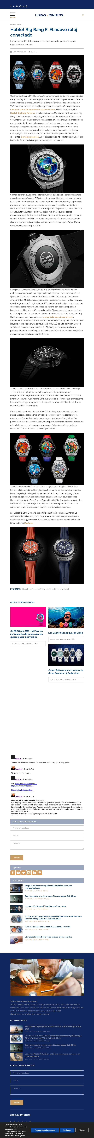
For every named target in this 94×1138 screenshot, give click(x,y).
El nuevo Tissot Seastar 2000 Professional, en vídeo (47, 927)
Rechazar (67, 1130)
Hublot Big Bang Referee (22, 113)
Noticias (20, 24)
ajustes (22, 1136)
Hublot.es (28, 523)
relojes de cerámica (37, 589)
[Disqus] (47, 718)
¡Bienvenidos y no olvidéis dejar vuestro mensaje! (29, 1014)
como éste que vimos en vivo (58, 317)
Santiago (34, 51)
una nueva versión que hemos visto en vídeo (32, 109)
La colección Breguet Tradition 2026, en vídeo (45, 906)
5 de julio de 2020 (20, 51)
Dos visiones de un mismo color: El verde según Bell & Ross (50, 896)
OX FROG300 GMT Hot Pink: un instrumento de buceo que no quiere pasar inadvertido (26, 634)
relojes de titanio (52, 589)
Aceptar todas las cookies (45, 1130)
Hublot (13, 24)
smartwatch (64, 589)
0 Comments (29, 643)
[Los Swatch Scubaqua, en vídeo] (66, 617)
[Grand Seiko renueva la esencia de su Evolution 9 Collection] (66, 655)
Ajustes (82, 1130)
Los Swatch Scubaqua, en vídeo (65, 633)
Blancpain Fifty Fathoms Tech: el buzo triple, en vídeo (48, 937)
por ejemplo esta (30, 137)
